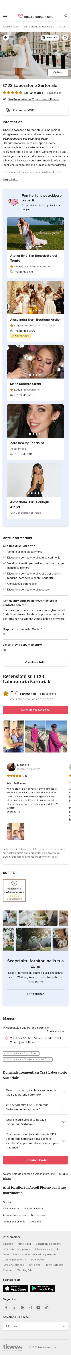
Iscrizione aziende (13, 1264)
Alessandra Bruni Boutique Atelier (35, 320)
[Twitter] (14, 1307)
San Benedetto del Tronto (39, 26)
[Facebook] (6, 1307)
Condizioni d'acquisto (48, 1243)
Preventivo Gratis (35, 1160)
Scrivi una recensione (35, 710)
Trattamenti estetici (14, 1221)
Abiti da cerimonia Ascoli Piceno (21, 1053)
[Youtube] (38, 1307)
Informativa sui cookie (48, 1249)
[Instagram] (30, 1307)
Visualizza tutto (35, 662)
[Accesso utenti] (66, 16)
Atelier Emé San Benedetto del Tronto (33, 258)
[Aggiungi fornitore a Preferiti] (65, 38)
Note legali (24, 1243)
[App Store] (15, 1291)
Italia (14, 1326)
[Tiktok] (46, 1307)
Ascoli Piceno (11, 26)
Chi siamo (35, 1264)
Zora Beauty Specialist (27, 443)
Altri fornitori (36, 994)
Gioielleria (36, 1221)
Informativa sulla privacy (16, 1249)
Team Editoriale (55, 1264)
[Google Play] (42, 1291)
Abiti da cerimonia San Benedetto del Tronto (28, 1059)
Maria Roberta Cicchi (25, 384)
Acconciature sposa (14, 1215)
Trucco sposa (38, 1215)
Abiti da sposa (11, 1208)
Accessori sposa (33, 1208)
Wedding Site (25, 1270)
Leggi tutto (10, 179)
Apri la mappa (55, 1031)
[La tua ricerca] (6, 38)
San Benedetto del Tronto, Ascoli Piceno (33, 99)
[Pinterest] (22, 1307)
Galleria (57, 72)
